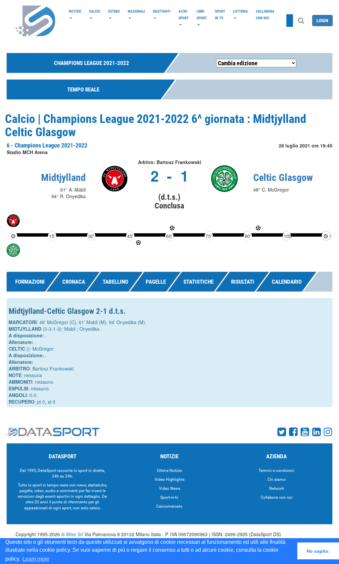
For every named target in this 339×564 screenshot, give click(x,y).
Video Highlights (169, 479)
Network (276, 488)
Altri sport (183, 14)
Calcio (94, 11)
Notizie (75, 11)
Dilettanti (161, 11)
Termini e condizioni (276, 470)
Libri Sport (202, 14)
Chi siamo (276, 479)
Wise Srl (74, 534)
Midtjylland (63, 177)
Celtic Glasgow (283, 177)
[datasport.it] (36, 20)
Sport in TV (220, 14)
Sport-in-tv (169, 497)
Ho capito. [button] (318, 551)
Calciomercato (169, 506)
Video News (169, 488)
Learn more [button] (36, 559)
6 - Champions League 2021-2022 (47, 145)
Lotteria (240, 11)
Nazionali (136, 11)
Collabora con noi (265, 14)
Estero (114, 11)
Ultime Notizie (169, 470)
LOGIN (322, 20)
